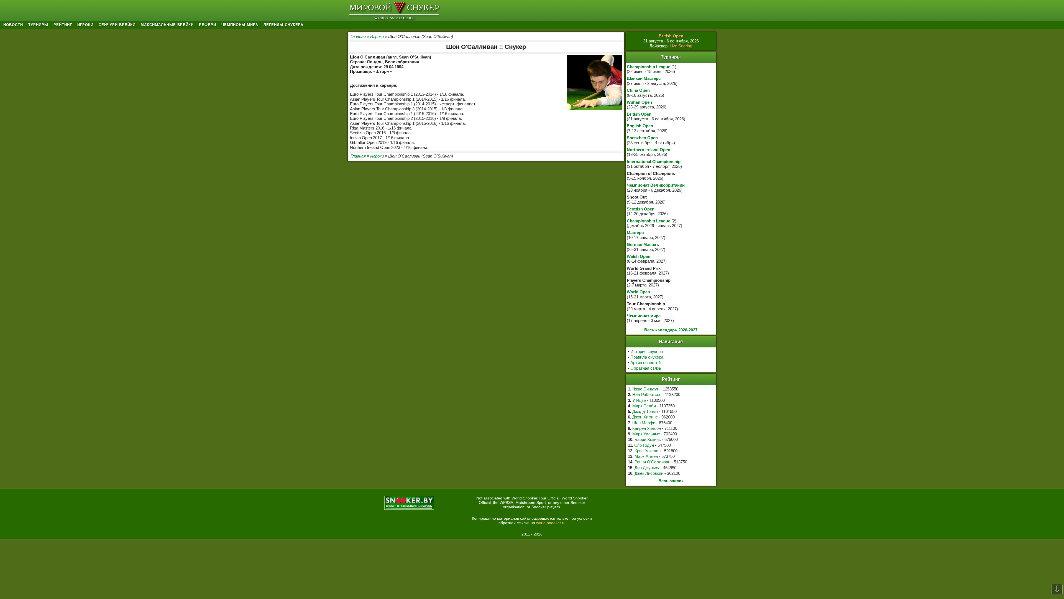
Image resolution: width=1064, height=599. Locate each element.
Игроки (85, 25)
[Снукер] (394, 10)
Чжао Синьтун (645, 389)
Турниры (38, 25)
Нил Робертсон (646, 394)
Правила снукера (646, 357)
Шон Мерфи (643, 422)
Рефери (207, 25)
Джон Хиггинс (645, 417)
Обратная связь (645, 368)
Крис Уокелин (648, 450)
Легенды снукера (283, 25)
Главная (358, 36)
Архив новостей (645, 362)
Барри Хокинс (648, 439)
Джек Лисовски (649, 473)
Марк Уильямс (646, 434)
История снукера (646, 351)
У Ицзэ (639, 400)
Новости (13, 25)
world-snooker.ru (551, 523)
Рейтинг (62, 25)
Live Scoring (681, 46)
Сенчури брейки (117, 25)
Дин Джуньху (647, 467)
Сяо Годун (644, 445)
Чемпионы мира (239, 25)
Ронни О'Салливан (652, 462)
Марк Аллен (646, 456)
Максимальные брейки (167, 25)
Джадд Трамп (645, 411)
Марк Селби (644, 405)
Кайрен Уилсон (646, 428)
